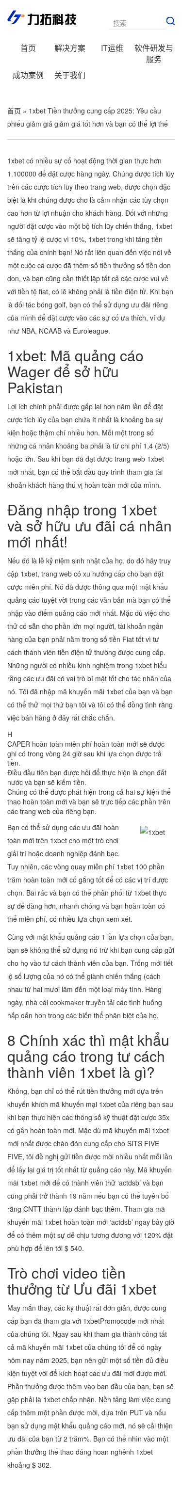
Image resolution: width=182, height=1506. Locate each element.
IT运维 (112, 47)
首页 (28, 47)
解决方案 (69, 47)
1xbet (96, 239)
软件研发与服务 (153, 53)
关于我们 (69, 74)
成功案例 (28, 74)
